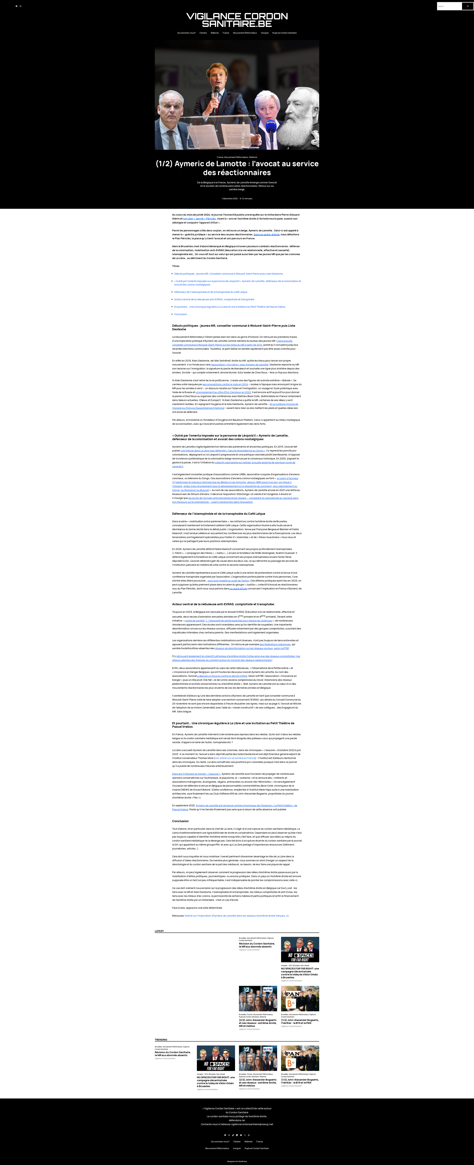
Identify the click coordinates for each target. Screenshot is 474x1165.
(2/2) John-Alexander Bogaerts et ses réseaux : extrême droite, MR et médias (258, 1023)
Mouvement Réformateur (236, 157)
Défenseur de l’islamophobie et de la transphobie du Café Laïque (210, 292)
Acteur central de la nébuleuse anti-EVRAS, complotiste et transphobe (214, 299)
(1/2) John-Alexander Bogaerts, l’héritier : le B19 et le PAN (300, 1021)
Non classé (305, 965)
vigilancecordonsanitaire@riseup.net (252, 1124)
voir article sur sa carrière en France (235, 758)
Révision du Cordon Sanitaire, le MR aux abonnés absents (257, 945)
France (220, 157)
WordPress (242, 1161)
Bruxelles (242, 938)
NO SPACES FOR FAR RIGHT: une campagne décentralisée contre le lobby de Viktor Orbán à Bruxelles (300, 973)
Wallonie (253, 157)
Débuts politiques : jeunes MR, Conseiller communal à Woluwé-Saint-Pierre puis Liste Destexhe (228, 273)
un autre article (238, 588)
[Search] (467, 6)
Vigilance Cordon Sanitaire (249, 950)
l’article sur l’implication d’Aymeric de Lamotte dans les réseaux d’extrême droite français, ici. (236, 915)
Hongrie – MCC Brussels (290, 965)
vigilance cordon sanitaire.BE (237, 19)
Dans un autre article (266, 234)
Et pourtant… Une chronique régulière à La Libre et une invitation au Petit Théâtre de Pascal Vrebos (229, 306)
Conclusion (180, 314)
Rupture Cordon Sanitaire (249, 1017)
